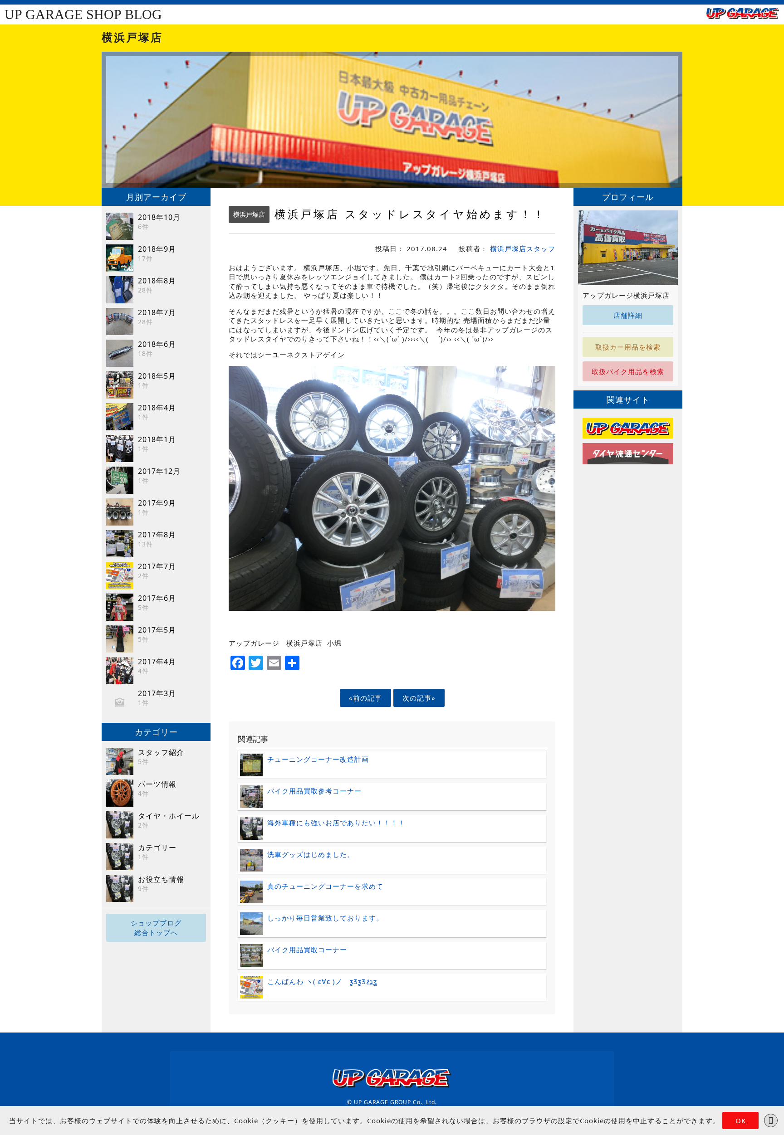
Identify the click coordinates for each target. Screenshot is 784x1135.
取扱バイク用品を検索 (628, 371)
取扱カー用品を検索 (628, 346)
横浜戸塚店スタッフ (522, 248)
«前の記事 (365, 697)
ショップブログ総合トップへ (156, 927)
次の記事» (419, 697)
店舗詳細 (627, 315)
